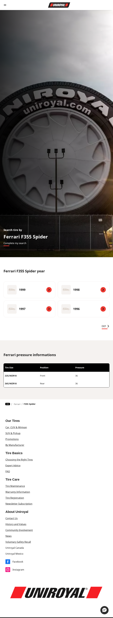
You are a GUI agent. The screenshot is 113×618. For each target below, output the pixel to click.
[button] (104, 610)
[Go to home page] (59, 5)
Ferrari (17, 404)
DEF (104, 326)
